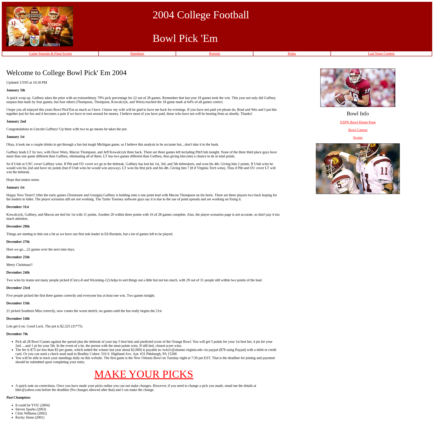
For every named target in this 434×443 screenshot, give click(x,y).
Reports (214, 53)
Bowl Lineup (357, 130)
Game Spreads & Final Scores (50, 53)
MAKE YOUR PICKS (143, 374)
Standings (137, 53)
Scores (358, 138)
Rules (292, 53)
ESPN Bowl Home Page (358, 122)
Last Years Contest (381, 53)
